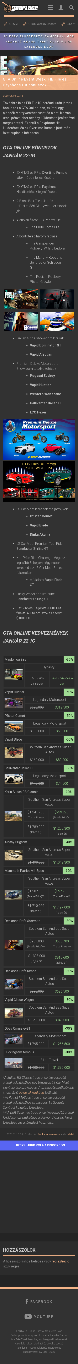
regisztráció (60, 1261)
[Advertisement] (39, 1191)
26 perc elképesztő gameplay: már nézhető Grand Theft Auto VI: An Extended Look (39, 41)
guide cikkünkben (31, 1093)
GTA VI (13, 24)
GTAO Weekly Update (42, 24)
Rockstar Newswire (49, 1134)
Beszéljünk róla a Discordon (40, 1145)
